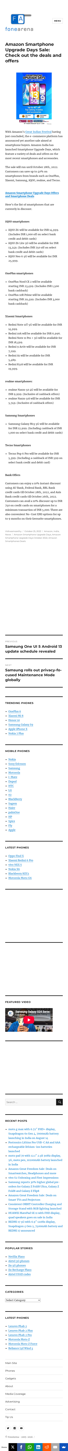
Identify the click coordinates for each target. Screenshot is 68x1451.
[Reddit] (47, 1447)
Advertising (12, 1401)
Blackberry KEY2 (18, 873)
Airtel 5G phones (18, 1261)
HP (10, 816)
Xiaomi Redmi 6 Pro (20, 860)
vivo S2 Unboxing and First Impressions (33, 1177)
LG (10, 790)
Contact (10, 1409)
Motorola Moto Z (19, 1339)
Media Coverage (15, 1393)
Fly (10, 825)
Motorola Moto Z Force (22, 1343)
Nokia (12, 759)
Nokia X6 (14, 869)
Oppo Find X (16, 855)
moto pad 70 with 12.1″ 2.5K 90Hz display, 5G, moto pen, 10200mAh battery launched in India (35, 1160)
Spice (11, 821)
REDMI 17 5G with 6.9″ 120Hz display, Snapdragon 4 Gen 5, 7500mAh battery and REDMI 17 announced (35, 1226)
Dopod (12, 781)
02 (10, 794)
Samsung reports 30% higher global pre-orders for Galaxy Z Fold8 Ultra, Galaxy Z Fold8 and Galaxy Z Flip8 (34, 1186)
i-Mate (12, 777)
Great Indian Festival (38, 131)
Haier (11, 807)
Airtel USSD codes (19, 1274)
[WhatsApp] (29, 1447)
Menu (57, 21)
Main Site (11, 1363)
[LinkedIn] (38, 1447)
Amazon (48, 531)
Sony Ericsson (17, 763)
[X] (13, 1447)
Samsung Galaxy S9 (20, 724)
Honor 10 (14, 720)
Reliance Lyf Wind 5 (20, 1348)
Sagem (12, 803)
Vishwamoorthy (13, 531)
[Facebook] (21, 1447)
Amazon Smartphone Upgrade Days (32, 534)
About (9, 1386)
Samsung (14, 768)
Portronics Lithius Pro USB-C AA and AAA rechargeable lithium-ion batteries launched (34, 1147)
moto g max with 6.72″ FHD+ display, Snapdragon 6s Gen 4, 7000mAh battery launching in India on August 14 (33, 1134)
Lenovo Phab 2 (17, 1326)
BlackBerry (15, 799)
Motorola (14, 772)
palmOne (14, 812)
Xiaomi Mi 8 (15, 715)
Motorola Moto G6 (20, 877)
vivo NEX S (15, 864)
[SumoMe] (63, 1447)
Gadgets (10, 1378)
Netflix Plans (16, 1256)
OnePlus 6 (14, 711)
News (8, 534)
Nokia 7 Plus (16, 733)
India (56, 531)
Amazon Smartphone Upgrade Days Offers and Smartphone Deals (32, 194)
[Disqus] (34, 591)
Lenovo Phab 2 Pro (20, 1335)
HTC (11, 785)
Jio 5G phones (17, 1265)
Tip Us (9, 1417)
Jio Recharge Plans (19, 1269)
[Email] (55, 1447)
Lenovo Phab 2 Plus (20, 1330)
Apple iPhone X (17, 729)
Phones (10, 1370)
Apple (11, 829)
